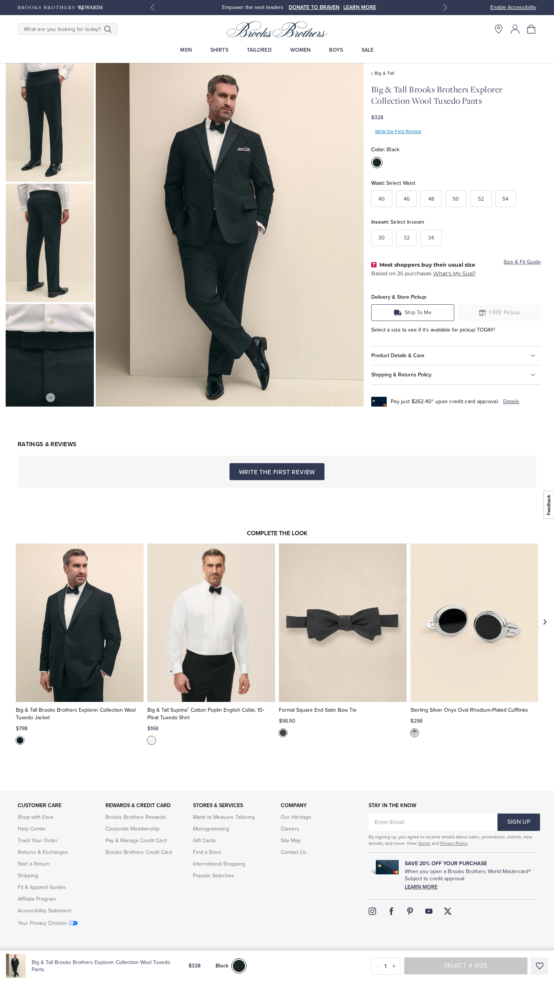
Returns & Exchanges (43, 852)
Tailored (259, 50)
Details (511, 401)
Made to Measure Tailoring (224, 817)
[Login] (515, 29)
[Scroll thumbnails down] (50, 397)
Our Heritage (296, 817)
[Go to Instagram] (372, 911)
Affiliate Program (37, 899)
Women (300, 50)
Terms (424, 843)
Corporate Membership (132, 829)
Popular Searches (213, 875)
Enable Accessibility (513, 7)
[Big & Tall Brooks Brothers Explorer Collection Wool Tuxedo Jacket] (80, 622)
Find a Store (207, 852)
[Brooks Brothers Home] (277, 29)
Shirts (219, 50)
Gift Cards (204, 840)
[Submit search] (108, 29)
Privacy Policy (453, 843)
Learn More (421, 887)
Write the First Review (398, 131)
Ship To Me (418, 312)
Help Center (32, 829)
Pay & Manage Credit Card (136, 840)
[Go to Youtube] (429, 911)
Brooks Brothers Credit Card (139, 852)
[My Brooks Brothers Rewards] (60, 7)
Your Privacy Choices (42, 923)
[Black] (20, 740)
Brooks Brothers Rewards (136, 817)
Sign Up (518, 822)
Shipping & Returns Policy (401, 374)
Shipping (28, 875)
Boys (336, 50)
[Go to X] (447, 911)
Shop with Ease (36, 817)
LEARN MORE (359, 7)
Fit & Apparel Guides (42, 887)
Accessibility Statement (44, 910)
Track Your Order (38, 840)
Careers (290, 829)
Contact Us (293, 852)
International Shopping (219, 864)
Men (185, 50)
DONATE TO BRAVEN (314, 7)
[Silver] (414, 733)
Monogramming (211, 829)
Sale (367, 50)
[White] (151, 740)
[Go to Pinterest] (410, 911)
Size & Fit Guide (522, 262)
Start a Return (34, 864)
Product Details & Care (397, 355)
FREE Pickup (504, 312)
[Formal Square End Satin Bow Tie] (343, 622)
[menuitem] (186, 50)
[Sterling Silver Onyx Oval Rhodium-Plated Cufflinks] (474, 622)
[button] (531, 29)
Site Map (291, 840)
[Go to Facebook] (391, 911)
